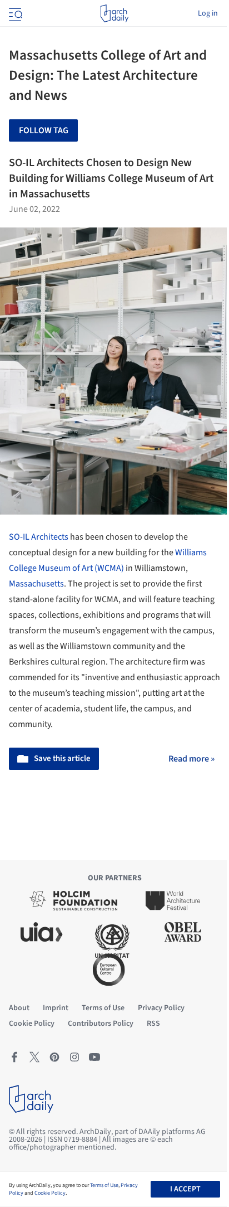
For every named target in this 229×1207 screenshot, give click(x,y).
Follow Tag (43, 130)
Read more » (191, 759)
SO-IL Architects (38, 537)
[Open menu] (14, 13)
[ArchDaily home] (114, 13)
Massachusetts (36, 584)
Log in (208, 13)
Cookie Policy (50, 1193)
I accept (185, 1189)
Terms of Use (104, 1185)
